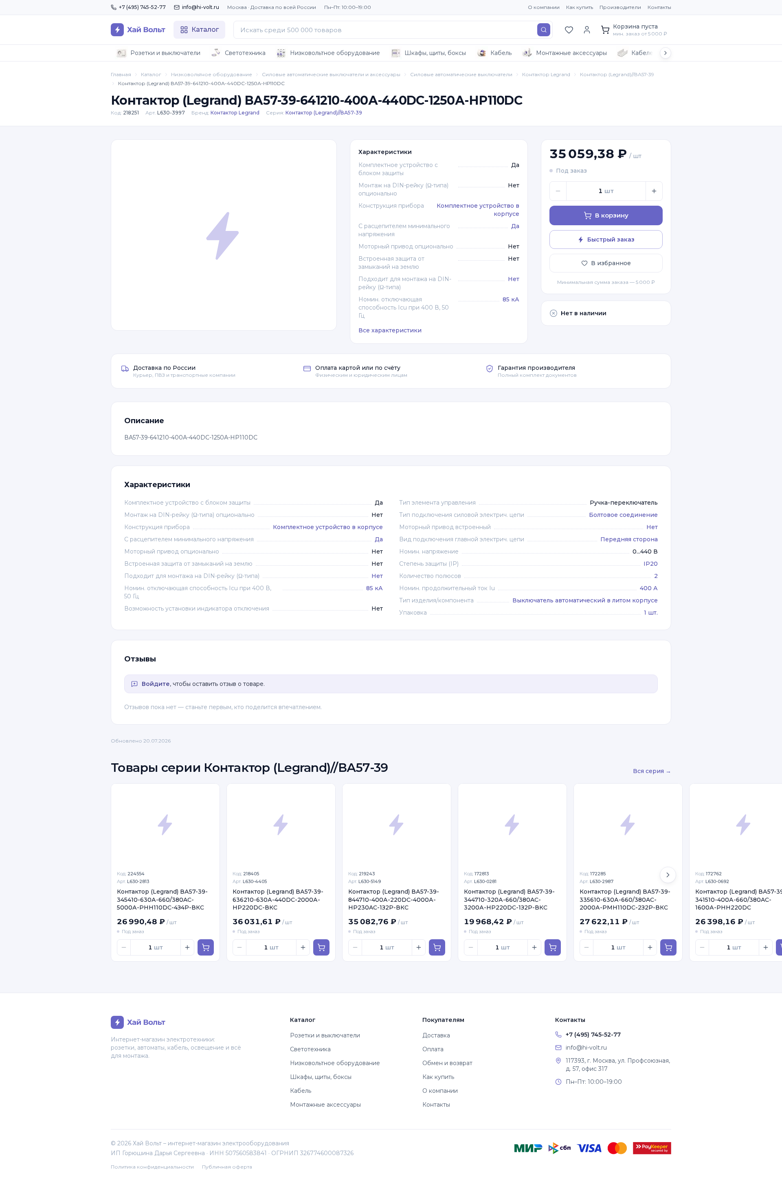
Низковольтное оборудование (335, 53)
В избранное (611, 263)
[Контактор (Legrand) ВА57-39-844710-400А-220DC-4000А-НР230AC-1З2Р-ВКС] (397, 824)
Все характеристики (390, 330)
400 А (649, 588)
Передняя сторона (629, 539)
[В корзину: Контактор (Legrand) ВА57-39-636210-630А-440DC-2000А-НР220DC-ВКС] (321, 947)
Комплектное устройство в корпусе (328, 527)
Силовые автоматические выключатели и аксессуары (331, 74)
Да (515, 226)
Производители (620, 7)
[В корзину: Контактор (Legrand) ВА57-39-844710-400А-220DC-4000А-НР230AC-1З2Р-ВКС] (437, 947)
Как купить (579, 7)
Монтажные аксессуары (571, 53)
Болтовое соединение (623, 515)
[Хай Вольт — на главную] (138, 29)
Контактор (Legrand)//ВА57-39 (617, 74)
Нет (513, 279)
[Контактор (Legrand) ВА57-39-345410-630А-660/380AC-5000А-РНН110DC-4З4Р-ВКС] (165, 824)
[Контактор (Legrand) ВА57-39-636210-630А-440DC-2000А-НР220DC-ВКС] (281, 824)
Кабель (501, 53)
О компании (544, 7)
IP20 (651, 563)
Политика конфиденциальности (152, 1167)
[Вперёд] (668, 875)
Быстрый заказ (611, 239)
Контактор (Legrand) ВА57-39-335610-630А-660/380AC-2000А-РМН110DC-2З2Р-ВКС (625, 899)
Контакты (659, 7)
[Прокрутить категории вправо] (665, 53)
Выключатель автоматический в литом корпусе (585, 600)
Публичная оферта (227, 1167)
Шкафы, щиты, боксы (435, 53)
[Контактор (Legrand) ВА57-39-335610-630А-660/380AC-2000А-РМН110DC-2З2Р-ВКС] (628, 824)
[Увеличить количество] (654, 191)
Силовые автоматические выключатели (461, 74)
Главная (121, 74)
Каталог (151, 74)
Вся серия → (652, 771)
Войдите (156, 684)
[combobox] (393, 30)
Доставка (436, 1035)
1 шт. (651, 612)
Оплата (433, 1049)
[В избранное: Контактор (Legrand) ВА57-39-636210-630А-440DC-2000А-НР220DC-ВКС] (324, 794)
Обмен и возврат (447, 1063)
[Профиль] (587, 30)
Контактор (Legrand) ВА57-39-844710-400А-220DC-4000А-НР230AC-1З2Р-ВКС (393, 899)
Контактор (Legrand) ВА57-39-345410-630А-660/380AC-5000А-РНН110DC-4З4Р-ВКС (162, 899)
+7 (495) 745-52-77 (142, 7)
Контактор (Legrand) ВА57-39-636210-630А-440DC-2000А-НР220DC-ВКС (278, 899)
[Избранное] (569, 30)
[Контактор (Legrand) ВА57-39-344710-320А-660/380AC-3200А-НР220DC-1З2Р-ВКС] (512, 824)
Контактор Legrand (546, 74)
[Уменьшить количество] (558, 191)
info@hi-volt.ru (200, 7)
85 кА (511, 299)
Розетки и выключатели (165, 53)
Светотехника (245, 53)
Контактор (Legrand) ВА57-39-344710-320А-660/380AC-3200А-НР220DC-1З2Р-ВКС (509, 899)
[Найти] (543, 29)
